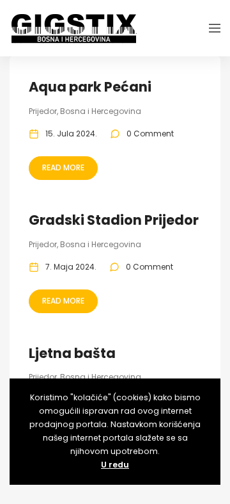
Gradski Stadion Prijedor (114, 220)
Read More (63, 167)
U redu (115, 464)
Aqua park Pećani (90, 86)
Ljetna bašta (72, 353)
